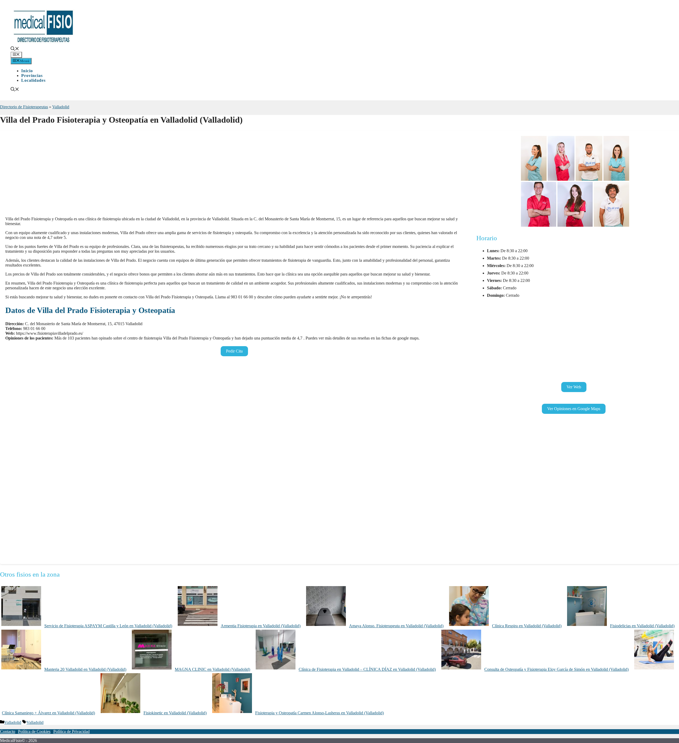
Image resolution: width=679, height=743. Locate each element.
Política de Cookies (34, 731)
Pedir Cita (234, 351)
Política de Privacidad (71, 731)
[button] (15, 49)
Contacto (7, 731)
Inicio (27, 70)
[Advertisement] (164, 175)
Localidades (33, 80)
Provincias (32, 75)
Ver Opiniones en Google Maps (573, 408)
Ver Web (574, 387)
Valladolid (60, 107)
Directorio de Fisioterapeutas (24, 107)
